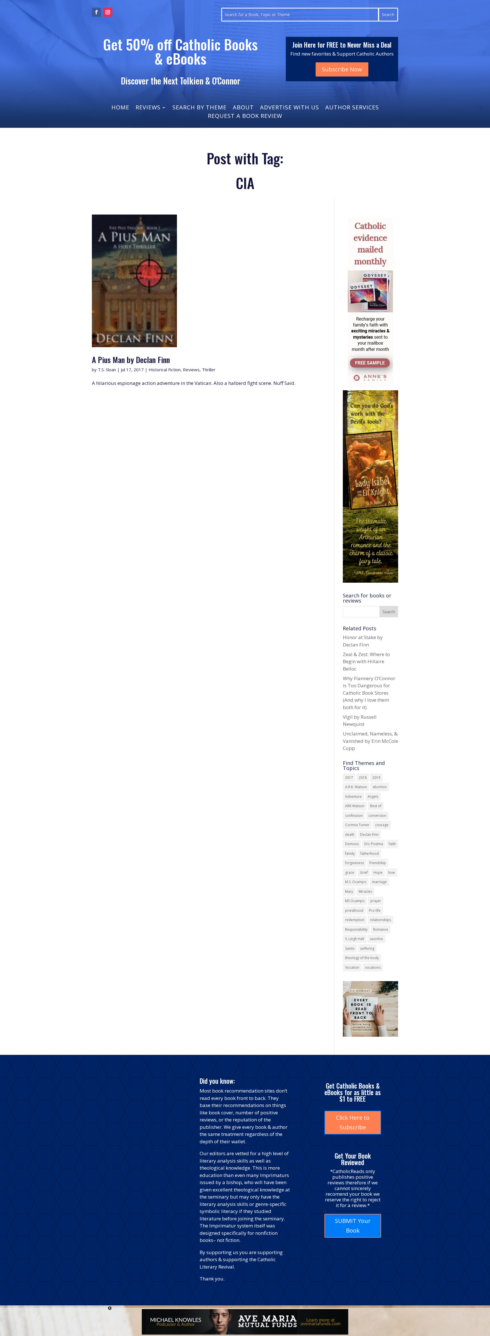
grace (349, 872)
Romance (380, 929)
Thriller (209, 369)
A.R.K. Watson (356, 786)
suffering (367, 948)
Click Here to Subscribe (352, 1122)
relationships (380, 919)
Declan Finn (369, 834)
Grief (364, 872)
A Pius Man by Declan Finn (131, 359)
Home (120, 108)
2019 (376, 777)
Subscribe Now (342, 69)
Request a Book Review (245, 117)
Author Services (352, 108)
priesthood (354, 910)
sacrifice (376, 938)
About (243, 108)
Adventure (353, 796)
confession (354, 815)
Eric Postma (373, 843)
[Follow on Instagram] (107, 12)
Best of (375, 805)
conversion (377, 815)
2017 (349, 777)
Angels (373, 796)
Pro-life (375, 910)
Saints (349, 948)
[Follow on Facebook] (96, 12)
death (349, 834)
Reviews (148, 108)
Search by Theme (199, 108)
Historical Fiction (165, 369)
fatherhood (369, 853)
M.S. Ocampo (355, 881)
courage (381, 824)
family (350, 853)
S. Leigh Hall (354, 938)
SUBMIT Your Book (353, 1225)
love (391, 872)
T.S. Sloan (107, 369)
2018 (363, 777)
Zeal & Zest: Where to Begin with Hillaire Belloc (366, 661)
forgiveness (354, 862)
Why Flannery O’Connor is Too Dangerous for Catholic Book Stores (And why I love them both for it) (369, 693)
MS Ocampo (355, 900)
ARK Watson (354, 805)
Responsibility (356, 929)
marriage (379, 881)
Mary (349, 891)
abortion (380, 786)
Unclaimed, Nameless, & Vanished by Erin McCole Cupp (370, 740)
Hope (378, 872)
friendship (377, 862)
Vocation (352, 967)
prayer (375, 900)
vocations (373, 967)
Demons (352, 843)
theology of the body (362, 957)
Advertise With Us (289, 108)
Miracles (365, 891)
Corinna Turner (357, 824)
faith (392, 843)
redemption (354, 919)
